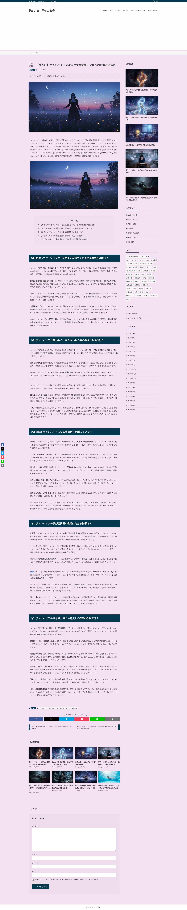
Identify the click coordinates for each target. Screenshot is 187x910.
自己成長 (129, 285)
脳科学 (137, 281)
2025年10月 (132, 378)
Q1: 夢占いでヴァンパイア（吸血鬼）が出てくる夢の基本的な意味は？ (68, 225)
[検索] (157, 1)
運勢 (141, 292)
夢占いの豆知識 (133, 233)
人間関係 (129, 263)
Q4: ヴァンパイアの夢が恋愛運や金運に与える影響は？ (62, 236)
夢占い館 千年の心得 (42, 10)
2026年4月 (131, 351)
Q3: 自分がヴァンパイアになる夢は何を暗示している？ (62, 232)
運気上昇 (139, 296)
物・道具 (131, 242)
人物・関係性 (132, 215)
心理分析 (145, 271)
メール (35, 863)
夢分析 (150, 263)
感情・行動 (132, 237)
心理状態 (129, 274)
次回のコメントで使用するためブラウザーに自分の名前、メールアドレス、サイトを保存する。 (66, 879)
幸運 (155, 267)
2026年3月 (131, 356)
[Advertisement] (93, 35)
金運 (32, 572)
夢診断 (142, 267)
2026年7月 (131, 338)
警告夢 (141, 288)
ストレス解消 (144, 256)
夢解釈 (135, 267)
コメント (36, 826)
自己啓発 (152, 281)
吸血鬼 (62, 708)
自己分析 (144, 281)
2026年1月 (131, 365)
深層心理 (74, 708)
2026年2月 (131, 360)
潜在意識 (137, 278)
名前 (34, 854)
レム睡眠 (154, 260)
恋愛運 (137, 274)
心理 (138, 271)
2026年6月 (131, 342)
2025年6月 (131, 396)
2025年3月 (131, 410)
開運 (127, 299)
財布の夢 (148, 288)
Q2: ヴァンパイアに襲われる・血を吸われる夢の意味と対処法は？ (66, 228)
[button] (36, 719)
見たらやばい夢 (131, 288)
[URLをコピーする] (112, 719)
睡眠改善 (129, 281)
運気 (146, 292)
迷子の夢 (129, 292)
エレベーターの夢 (132, 256)
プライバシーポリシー (135, 318)
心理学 (153, 271)
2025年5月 (131, 401)
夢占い (33, 70)
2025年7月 (131, 392)
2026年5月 (131, 347)
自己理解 (137, 285)
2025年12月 (132, 369)
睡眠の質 (151, 278)
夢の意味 (143, 263)
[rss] (154, 1)
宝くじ (149, 267)
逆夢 (136, 292)
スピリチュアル (53, 708)
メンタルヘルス (144, 260)
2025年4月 (131, 405)
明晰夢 (149, 274)
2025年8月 (131, 387)
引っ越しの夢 (130, 271)
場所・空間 (132, 224)
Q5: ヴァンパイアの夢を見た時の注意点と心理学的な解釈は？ (65, 239)
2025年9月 (131, 383)
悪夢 (142, 274)
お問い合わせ (132, 313)
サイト (34, 871)
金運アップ (153, 296)
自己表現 (145, 285)
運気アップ (129, 296)
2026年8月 (131, 333)
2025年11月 (132, 374)
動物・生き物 (132, 219)
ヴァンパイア (43, 708)
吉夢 (136, 263)
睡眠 (144, 278)
